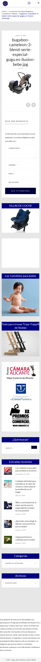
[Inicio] (5, 3)
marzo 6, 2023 (20, 530)
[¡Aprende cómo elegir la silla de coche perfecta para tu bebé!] (8, 524)
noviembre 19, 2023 (22, 474)
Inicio (4, 11)
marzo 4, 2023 (20, 543)
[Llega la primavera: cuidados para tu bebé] (8, 540)
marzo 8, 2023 (20, 514)
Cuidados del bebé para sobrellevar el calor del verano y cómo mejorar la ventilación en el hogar (25, 486)
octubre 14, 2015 (20, 35)
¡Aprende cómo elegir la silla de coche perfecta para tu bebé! (25, 524)
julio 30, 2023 (20, 495)
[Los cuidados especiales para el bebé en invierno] (8, 471)
